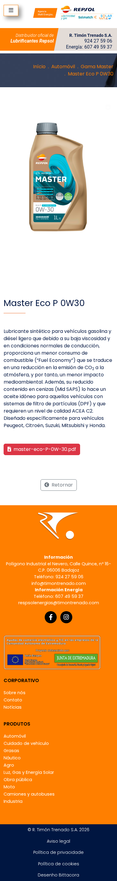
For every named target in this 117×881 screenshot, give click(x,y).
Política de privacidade (58, 852)
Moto (9, 787)
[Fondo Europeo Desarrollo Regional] (52, 652)
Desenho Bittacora (58, 875)
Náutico (12, 758)
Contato (13, 700)
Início (39, 66)
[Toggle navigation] (11, 10)
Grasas (11, 751)
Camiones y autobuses (29, 794)
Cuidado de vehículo (26, 743)
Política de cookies (58, 864)
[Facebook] (51, 617)
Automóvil (63, 66)
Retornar (61, 484)
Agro (9, 765)
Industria (13, 801)
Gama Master (97, 66)
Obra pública (18, 780)
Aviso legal (58, 841)
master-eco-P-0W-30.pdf (44, 449)
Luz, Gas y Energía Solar (29, 772)
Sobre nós (15, 693)
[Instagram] (66, 617)
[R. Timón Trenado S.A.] (73, 12)
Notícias (13, 707)
